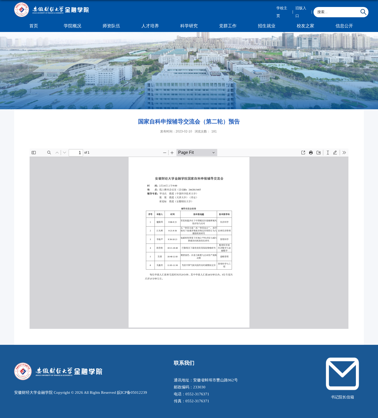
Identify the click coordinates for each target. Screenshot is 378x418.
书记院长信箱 (342, 397)
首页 (33, 25)
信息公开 (344, 25)
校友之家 (305, 25)
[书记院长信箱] (342, 358)
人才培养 (150, 25)
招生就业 (266, 25)
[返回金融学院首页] (51, 3)
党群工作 (228, 25)
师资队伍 (111, 25)
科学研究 (189, 25)
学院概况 (72, 25)
